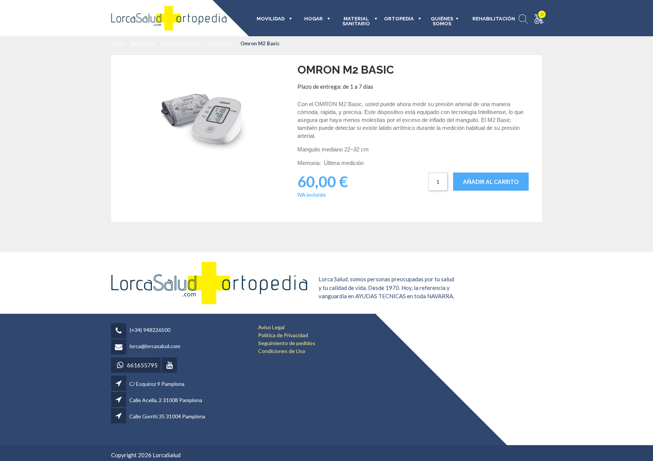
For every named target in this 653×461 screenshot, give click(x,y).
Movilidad (142, 43)
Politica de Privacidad (283, 335)
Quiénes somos (442, 21)
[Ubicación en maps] (119, 384)
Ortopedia (399, 19)
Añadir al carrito (490, 181)
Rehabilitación (488, 19)
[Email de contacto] (119, 347)
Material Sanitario (356, 21)
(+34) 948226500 (150, 330)
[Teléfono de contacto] (119, 331)
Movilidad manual (181, 43)
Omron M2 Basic (260, 43)
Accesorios (221, 43)
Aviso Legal (271, 327)
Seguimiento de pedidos (286, 343)
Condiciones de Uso (281, 351)
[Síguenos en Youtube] (170, 366)
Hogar (313, 19)
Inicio (117, 43)
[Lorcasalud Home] (209, 282)
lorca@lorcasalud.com (155, 346)
